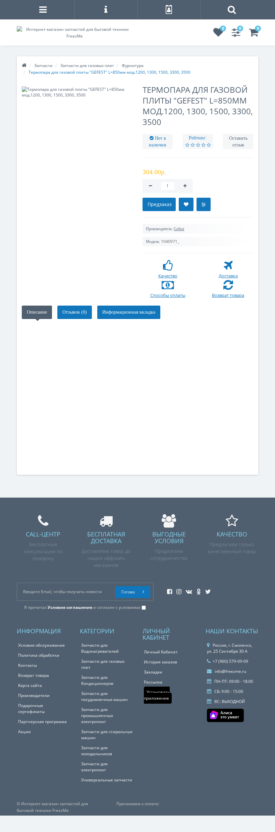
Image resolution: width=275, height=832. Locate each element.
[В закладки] (186, 204)
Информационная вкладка (128, 312)
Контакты (27, 665)
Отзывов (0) (74, 312)
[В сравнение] (204, 204)
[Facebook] (168, 589)
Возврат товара (33, 675)
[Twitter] (206, 589)
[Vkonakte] (187, 589)
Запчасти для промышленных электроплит (97, 715)
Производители (34, 695)
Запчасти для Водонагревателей (100, 648)
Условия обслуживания (41, 645)
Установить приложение (157, 695)
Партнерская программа (42, 721)
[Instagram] (177, 589)
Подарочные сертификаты (31, 708)
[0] (218, 34)
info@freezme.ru (230, 671)
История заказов (160, 662)
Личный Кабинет (161, 652)
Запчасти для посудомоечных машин (104, 696)
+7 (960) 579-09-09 (230, 661)
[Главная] (24, 65)
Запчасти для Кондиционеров (97, 680)
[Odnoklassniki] (197, 589)
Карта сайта (30, 685)
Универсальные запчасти (106, 780)
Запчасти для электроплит (94, 767)
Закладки (153, 672)
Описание (37, 312)
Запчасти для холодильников (96, 751)
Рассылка (153, 682)
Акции (24, 731)
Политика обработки (38, 655)
